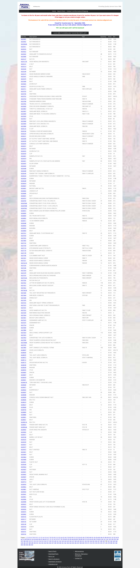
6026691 (23, 196)
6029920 (23, 492)
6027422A (24, 290)
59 (27, 539)
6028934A (24, 427)
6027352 (23, 283)
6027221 (23, 260)
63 (34, 539)
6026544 (23, 176)
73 (52, 539)
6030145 (23, 522)
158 (55, 543)
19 (52, 537)
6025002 (23, 41)
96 (94, 539)
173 (93, 543)
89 (81, 539)
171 (88, 543)
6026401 (23, 156)
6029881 (23, 489)
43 (96, 537)
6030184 (23, 527)
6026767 (23, 198)
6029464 (23, 457)
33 (78, 537)
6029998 (23, 502)
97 (96, 539)
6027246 (23, 268)
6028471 (23, 387)
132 (86, 541)
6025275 (23, 74)
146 (24, 543)
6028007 (23, 350)
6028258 (23, 365)
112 (34, 541)
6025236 (23, 69)
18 (50, 537)
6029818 (23, 484)
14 (43, 537)
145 (22, 543)
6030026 (23, 507)
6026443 (23, 166)
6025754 (23, 99)
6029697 (23, 477)
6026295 (23, 143)
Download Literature (54, 561)
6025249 (23, 71)
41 (92, 537)
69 (45, 539)
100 (102, 539)
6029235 (23, 439)
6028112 (23, 360)
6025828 (23, 106)
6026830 (23, 213)
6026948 (23, 223)
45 (100, 537)
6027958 (23, 340)
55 (118, 537)
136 (96, 541)
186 (29, 545)
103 (110, 539)
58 (25, 539)
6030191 (23, 531)
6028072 (23, 357)
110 (29, 541)
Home (54, 11)
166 (75, 543)
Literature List (53, 564)
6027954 (23, 338)
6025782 (23, 104)
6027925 (23, 335)
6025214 (23, 66)
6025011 (23, 47)
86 (76, 539)
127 (73, 541)
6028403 (23, 372)
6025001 (23, 39)
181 (114, 543)
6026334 (23, 148)
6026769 (23, 201)
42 (94, 537)
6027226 (23, 265)
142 (111, 541)
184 (24, 545)
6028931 (23, 420)
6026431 (23, 161)
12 (39, 537)
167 (78, 543)
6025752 (23, 96)
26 (65, 537)
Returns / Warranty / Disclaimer (81, 555)
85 (74, 539)
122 (60, 541)
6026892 (23, 218)
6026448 (23, 168)
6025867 (23, 109)
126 (70, 541)
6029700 (23, 479)
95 (92, 539)
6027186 (23, 255)
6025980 (23, 126)
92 (87, 539)
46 (101, 537)
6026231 (23, 136)
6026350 (23, 153)
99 (100, 539)
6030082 (23, 514)
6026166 (23, 131)
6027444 (23, 295)
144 (116, 541)
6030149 (23, 524)
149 (32, 543)
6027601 (23, 318)
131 (83, 541)
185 (27, 545)
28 (69, 537)
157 (52, 543)
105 (115, 539)
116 (45, 541)
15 (45, 537)
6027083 (23, 240)
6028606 (23, 400)
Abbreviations (79, 551)
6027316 (23, 275)
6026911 (23, 221)
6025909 (23, 114)
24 (61, 537)
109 (27, 541)
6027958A (24, 342)
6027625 (23, 320)
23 (59, 537)
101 (104, 539)
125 (68, 541)
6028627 (23, 405)
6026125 (23, 129)
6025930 (23, 116)
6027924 (23, 333)
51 (110, 537)
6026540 (23, 173)
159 (57, 543)
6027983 (23, 347)
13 (41, 537)
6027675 (23, 323)
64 (36, 539)
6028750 (23, 410)
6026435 (23, 163)
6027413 (23, 285)
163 (68, 543)
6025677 (23, 86)
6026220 (23, 134)
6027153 (23, 243)
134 (91, 541)
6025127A (24, 61)
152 (40, 543)
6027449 (23, 298)
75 (56, 539)
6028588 (23, 395)
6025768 (23, 101)
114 (40, 541)
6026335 (23, 151)
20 (54, 537)
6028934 (23, 425)
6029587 (23, 469)
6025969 (23, 124)
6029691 (23, 472)
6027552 (23, 310)
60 (28, 539)
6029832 (23, 487)
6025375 (23, 79)
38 (87, 537)
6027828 (23, 328)
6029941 (23, 494)
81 (67, 539)
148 (29, 543)
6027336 (23, 280)
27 (67, 537)
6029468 (23, 459)
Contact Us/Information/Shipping (77, 11)
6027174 (23, 248)
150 (34, 543)
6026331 (23, 146)
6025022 (23, 51)
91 (85, 539)
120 (55, 541)
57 (23, 539)
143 (114, 541)
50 (109, 537)
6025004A (24, 44)
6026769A (24, 203)
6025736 (23, 94)
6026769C (24, 208)
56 (21, 539)
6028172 (23, 362)
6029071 (23, 435)
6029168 (23, 437)
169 (83, 543)
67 (41, 539)
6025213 (23, 64)
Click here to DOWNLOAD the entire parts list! (70, 33)
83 (70, 539)
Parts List (51, 556)
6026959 (23, 228)
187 (32, 545)
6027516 (23, 303)
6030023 (23, 504)
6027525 (23, 305)
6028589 (23, 397)
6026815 (23, 211)
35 (81, 537)
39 (89, 537)
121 (57, 541)
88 (79, 539)
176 (101, 543)
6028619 (23, 402)
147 (27, 543)
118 (50, 541)
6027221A (24, 263)
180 (111, 543)
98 (98, 539)
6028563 (23, 390)
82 (69, 539)
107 (22, 541)
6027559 (23, 313)
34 (79, 537)
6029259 (23, 442)
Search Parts (61, 11)
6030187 (23, 529)
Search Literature (53, 559)
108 (24, 541)
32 (76, 537)
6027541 (23, 308)
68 (43, 539)
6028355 (23, 370)
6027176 (23, 250)
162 (65, 543)
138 (101, 541)
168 (80, 543)
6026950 (23, 226)
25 (63, 537)
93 (89, 539)
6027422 (23, 288)
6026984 (23, 231)
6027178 (23, 253)
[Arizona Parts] (29, 8)
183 (22, 545)
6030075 (23, 512)
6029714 (23, 482)
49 (107, 537)
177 (103, 543)
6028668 (23, 407)
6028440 (23, 385)
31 (74, 537)
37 (85, 537)
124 (65, 541)
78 (61, 539)
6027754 (23, 325)
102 (107, 539)
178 (106, 543)
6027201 (23, 258)
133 (88, 541)
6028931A (24, 422)
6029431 (23, 452)
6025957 (23, 119)
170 (86, 543)
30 (72, 537)
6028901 (23, 417)
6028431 (23, 380)
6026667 (23, 186)
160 (60, 543)
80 (65, 539)
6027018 (23, 236)
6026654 (23, 183)
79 (63, 539)
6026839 (23, 216)
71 (49, 539)
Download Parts (53, 554)
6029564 (23, 467)
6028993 (23, 430)
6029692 (23, 474)
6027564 (23, 315)
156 (50, 543)
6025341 (23, 76)
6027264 (23, 270)
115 (42, 541)
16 (47, 537)
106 (117, 539)
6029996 (23, 499)
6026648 (23, 181)
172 (91, 543)
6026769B (24, 206)
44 (98, 537)
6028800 (23, 412)
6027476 (23, 300)
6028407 (23, 375)
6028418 (23, 377)
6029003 (23, 432)
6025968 (23, 121)
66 (39, 539)
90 (83, 539)
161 (63, 543)
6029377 (23, 447)
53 (114, 537)
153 (42, 543)
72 (50, 539)
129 (78, 541)
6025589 (23, 81)
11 (38, 537)
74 (54, 539)
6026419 (23, 158)
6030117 (23, 519)
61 (30, 539)
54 (116, 537)
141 (108, 541)
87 (78, 539)
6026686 (23, 193)
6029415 (23, 449)
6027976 (23, 345)
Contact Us (78, 558)
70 (47, 539)
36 (83, 537)
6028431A (24, 382)
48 (105, 537)
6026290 (23, 141)
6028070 (23, 355)
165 (73, 543)
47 (103, 537)
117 (47, 541)
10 (36, 537)
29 (70, 537)
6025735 (23, 91)
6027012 (23, 233)
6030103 (23, 517)
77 (59, 539)
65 (38, 539)
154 (45, 543)
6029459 (23, 454)
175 (98, 543)
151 (37, 543)
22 (58, 537)
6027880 (23, 330)
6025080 (23, 56)
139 (103, 541)
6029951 (23, 497)
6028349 (23, 367)
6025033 (23, 54)
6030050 (23, 509)
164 (70, 543)
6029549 (23, 464)
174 (96, 543)
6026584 (23, 178)
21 (56, 537)
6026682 (23, 191)
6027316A (24, 278)
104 (112, 539)
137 (98, 541)
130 (80, 541)
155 (47, 543)
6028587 (23, 392)
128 (75, 541)
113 (37, 541)
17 (49, 537)
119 (52, 541)
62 (32, 539)
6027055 (23, 238)
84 (72, 539)
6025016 (23, 49)
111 (32, 541)
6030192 (23, 534)
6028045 (23, 352)
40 (90, 537)
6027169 (23, 245)
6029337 (23, 444)
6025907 (23, 111)
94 (90, 539)
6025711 (23, 89)
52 (112, 537)
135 (93, 541)
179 (108, 543)
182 (116, 543)
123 (63, 541)
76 (58, 539)
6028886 (23, 415)
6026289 (23, 139)
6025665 (23, 84)
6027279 (23, 273)
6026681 (23, 188)
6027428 (23, 293)
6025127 (23, 59)
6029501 (23, 462)
